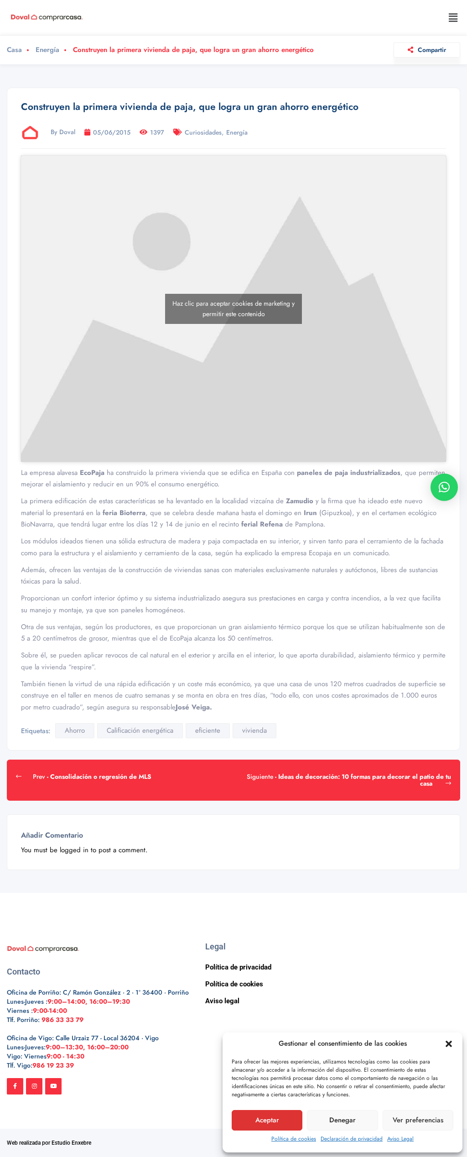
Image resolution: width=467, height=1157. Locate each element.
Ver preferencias (418, 1120)
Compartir (432, 49)
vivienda (254, 730)
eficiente (207, 730)
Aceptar (267, 1120)
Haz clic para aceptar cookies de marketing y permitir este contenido (233, 308)
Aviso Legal (400, 1139)
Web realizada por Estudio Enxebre (49, 1143)
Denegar (342, 1120)
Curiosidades (203, 132)
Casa (14, 50)
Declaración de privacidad (352, 1139)
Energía (47, 50)
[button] (448, 1043)
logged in (74, 850)
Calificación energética (140, 730)
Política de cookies (293, 1139)
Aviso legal (222, 1001)
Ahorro (75, 730)
